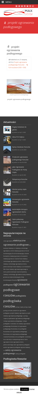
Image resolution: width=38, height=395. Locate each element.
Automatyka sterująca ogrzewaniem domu (19, 210)
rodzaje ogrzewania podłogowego (12, 321)
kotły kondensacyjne (15, 277)
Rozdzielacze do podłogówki (16, 337)
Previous (11, 88)
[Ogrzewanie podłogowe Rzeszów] (16, 12)
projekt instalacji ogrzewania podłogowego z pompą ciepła (16, 315)
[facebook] (16, 7)
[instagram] (25, 7)
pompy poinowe (7, 310)
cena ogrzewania (8, 241)
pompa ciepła (19, 307)
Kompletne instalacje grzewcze (12, 256)
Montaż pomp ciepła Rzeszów (19, 190)
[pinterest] (30, 7)
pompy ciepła (27, 307)
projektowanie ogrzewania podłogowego (18, 318)
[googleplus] (27, 7)
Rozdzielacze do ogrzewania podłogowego (15, 331)
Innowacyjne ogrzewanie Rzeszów (20, 200)
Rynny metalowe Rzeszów (21, 147)
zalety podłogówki (20, 353)
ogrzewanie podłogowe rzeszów (16, 289)
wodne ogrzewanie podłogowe (11, 347)
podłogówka (20, 296)
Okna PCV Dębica (18, 137)
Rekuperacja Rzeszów (19, 179)
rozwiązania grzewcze (18, 339)
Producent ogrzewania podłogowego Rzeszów (20, 158)
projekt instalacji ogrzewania (18, 313)
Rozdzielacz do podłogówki (18, 329)
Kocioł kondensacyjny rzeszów (20, 253)
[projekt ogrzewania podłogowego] (19, 86)
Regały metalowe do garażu (19, 128)
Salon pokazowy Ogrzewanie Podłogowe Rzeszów (20, 221)
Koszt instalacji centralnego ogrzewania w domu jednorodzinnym (16, 264)
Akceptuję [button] (24, 389)
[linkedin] (33, 7)
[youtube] (22, 7)
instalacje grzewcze (19, 251)
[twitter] (19, 7)
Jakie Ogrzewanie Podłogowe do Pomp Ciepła (19, 169)
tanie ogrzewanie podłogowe (22, 344)
